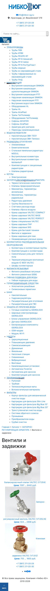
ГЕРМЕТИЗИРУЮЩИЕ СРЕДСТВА (23, 283)
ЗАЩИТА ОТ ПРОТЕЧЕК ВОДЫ (21, 307)
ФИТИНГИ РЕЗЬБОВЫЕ (18, 268)
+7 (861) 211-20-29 (25, 23)
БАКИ (9, 292)
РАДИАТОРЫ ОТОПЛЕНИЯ (19, 141)
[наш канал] (29, 571)
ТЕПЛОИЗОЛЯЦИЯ (15, 378)
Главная (5, 427)
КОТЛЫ (10, 174)
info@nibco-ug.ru (26, 15)
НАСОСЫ (11, 336)
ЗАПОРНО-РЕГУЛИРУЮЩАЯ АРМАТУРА (26, 180)
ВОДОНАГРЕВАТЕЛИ (16, 133)
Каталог (16, 427)
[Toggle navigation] (46, 29)
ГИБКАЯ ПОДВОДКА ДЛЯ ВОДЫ (22, 277)
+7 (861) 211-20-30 (25, 25)
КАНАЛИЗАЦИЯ (14, 82)
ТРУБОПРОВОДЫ (15, 47)
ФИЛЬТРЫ (11, 392)
